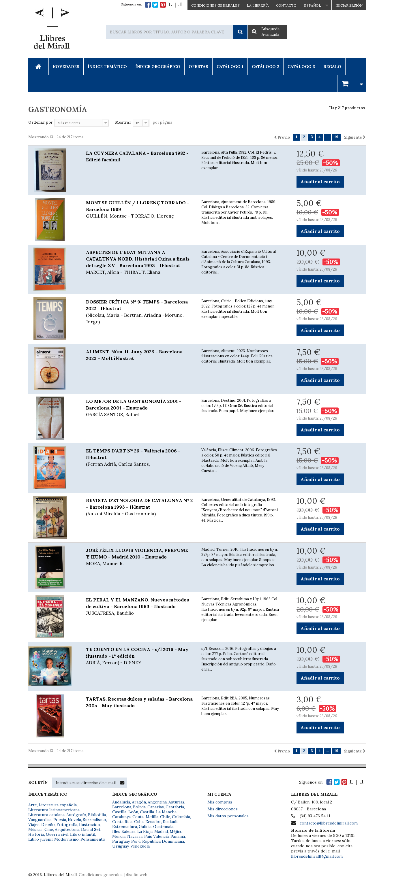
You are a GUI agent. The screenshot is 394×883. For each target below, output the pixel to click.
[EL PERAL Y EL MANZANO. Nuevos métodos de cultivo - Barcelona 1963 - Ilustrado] (52, 616)
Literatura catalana (46, 814)
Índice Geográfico (157, 66)
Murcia (118, 836)
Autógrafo (76, 814)
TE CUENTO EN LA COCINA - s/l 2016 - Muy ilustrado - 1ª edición (137, 655)
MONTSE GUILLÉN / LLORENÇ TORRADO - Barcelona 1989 (137, 209)
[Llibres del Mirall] (51, 30)
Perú (135, 841)
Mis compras (219, 802)
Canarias (155, 807)
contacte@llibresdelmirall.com (329, 823)
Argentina (157, 802)
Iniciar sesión (349, 5)
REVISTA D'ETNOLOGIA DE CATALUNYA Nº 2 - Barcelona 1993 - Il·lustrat (139, 506)
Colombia (181, 816)
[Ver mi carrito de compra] (351, 83)
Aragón (139, 802)
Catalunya (121, 816)
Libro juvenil (40, 839)
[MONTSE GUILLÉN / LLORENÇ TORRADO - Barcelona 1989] (52, 219)
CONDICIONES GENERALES (215, 5)
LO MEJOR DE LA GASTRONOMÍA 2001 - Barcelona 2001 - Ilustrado (133, 407)
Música (35, 829)
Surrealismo (94, 819)
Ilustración (89, 824)
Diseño (48, 824)
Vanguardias (40, 819)
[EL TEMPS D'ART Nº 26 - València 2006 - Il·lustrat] (52, 467)
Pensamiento (92, 839)
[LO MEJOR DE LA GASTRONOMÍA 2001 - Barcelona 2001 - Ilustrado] (52, 418)
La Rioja (145, 831)
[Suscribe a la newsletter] (122, 783)
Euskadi (170, 821)
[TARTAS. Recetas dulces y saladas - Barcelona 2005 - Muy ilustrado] (52, 715)
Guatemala (163, 826)
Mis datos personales (228, 815)
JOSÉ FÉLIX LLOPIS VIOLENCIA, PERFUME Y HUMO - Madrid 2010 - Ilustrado (137, 556)
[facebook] (148, 5)
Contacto (286, 5)
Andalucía (121, 802)
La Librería (258, 5)
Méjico (176, 831)
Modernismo (66, 839)
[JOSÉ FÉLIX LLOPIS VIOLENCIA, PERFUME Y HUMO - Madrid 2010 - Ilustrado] (52, 567)
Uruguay (120, 846)
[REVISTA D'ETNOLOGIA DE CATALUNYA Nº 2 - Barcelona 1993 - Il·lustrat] (52, 517)
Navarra (134, 836)
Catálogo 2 (265, 66)
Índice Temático (107, 66)
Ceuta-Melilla (145, 816)
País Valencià (156, 836)
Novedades (66, 66)
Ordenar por (40, 122)
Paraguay (121, 841)
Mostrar (123, 122)
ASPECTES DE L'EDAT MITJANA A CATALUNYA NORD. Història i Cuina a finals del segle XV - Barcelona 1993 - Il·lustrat (138, 262)
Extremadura (124, 826)
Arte (32, 804)
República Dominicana (163, 841)
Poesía (59, 819)
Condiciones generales (101, 874)
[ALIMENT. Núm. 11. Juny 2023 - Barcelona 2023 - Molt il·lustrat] (52, 368)
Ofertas (198, 66)
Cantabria (175, 807)
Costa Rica (122, 821)
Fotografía (67, 824)
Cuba (139, 821)
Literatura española (58, 804)
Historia (36, 834)
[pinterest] (163, 5)
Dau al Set (90, 829)
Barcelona (121, 807)
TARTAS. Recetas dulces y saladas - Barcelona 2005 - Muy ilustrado (139, 702)
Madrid (161, 831)
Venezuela (140, 846)
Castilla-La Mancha (158, 811)
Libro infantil (82, 834)
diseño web (136, 874)
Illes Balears (124, 831)
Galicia (145, 826)
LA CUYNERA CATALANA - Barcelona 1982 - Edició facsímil (137, 156)
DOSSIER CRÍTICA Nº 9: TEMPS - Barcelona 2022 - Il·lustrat (137, 311)
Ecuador (153, 821)
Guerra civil (57, 834)
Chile (165, 816)
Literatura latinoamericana (54, 809)
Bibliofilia (97, 814)
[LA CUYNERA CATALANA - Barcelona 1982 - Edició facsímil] (52, 170)
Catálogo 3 (301, 66)
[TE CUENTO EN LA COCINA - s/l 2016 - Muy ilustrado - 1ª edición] (52, 666)
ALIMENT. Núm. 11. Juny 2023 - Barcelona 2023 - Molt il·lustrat (134, 355)
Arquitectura (67, 829)
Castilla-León (125, 811)
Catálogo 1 (230, 66)
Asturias (176, 802)
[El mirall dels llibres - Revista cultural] (175, 5)
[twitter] (155, 5)
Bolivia (139, 807)
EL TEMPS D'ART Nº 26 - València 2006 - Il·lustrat (133, 457)
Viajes (34, 824)
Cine (48, 829)
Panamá (177, 836)
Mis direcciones (222, 809)
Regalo (332, 66)
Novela (74, 819)
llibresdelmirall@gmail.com (317, 856)
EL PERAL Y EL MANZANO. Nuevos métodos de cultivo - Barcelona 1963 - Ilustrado (137, 606)
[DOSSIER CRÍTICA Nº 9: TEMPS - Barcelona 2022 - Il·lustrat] (52, 318)
